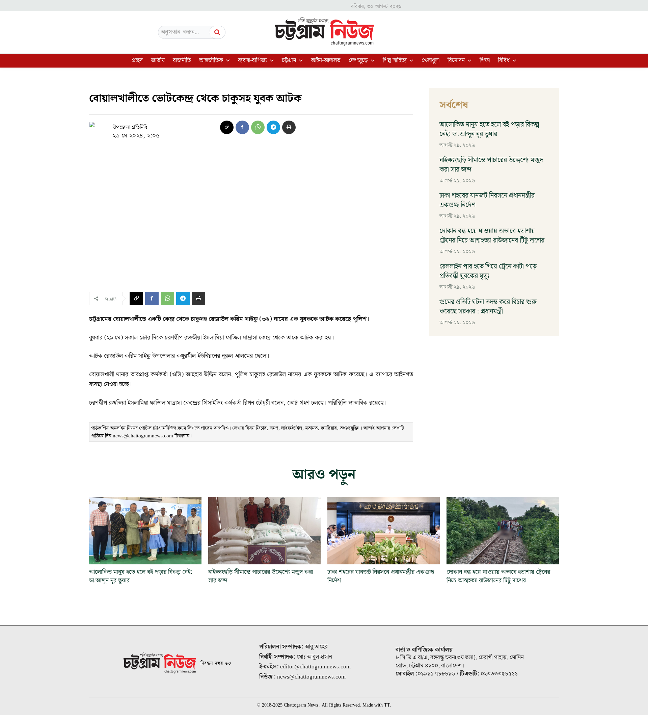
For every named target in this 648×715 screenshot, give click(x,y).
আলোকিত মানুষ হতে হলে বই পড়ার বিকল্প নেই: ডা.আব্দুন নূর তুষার (489, 129)
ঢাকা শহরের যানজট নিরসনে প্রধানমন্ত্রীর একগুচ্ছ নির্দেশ (487, 200)
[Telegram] (273, 127)
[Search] (217, 32)
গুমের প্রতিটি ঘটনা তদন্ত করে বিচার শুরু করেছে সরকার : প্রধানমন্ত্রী (488, 307)
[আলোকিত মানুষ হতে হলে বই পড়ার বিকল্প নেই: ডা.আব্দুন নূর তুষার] (145, 530)
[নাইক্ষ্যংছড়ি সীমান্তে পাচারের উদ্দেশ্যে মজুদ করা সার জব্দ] (264, 530)
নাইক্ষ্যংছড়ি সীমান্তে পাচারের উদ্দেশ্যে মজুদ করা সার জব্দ (491, 165)
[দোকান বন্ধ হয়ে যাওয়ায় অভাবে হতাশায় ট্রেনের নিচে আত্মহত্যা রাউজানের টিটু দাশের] (503, 530)
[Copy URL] (227, 127)
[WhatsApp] (258, 127)
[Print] (289, 127)
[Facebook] (242, 127)
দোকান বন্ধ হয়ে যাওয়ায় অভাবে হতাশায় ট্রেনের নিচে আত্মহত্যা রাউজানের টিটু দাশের (491, 236)
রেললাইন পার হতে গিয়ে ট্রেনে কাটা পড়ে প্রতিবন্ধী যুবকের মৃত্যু (488, 271)
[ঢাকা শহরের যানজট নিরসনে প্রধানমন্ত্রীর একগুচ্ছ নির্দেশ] (383, 530)
